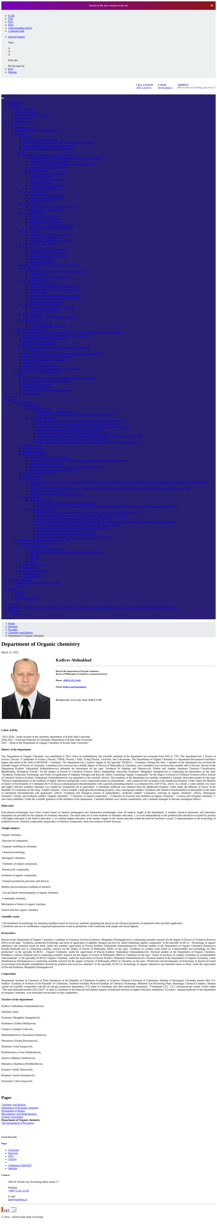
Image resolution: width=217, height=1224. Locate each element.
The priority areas (31, 576)
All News (13, 604)
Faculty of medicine (32, 313)
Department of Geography (43, 310)
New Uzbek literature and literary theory (50, 228)
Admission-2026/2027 (20, 579)
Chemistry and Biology (34, 170)
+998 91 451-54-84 (72, 680)
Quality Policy (22, 118)
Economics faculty (32, 320)
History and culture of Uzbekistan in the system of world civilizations (73, 518)
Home (16, 103)
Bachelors (20, 592)
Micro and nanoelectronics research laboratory (53, 469)
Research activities (32, 448)
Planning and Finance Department (40, 341)
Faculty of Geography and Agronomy (42, 304)
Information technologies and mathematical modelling (64, 530)
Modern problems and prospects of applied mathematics (66, 503)
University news (17, 607)
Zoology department (40, 182)
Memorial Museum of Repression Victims (37, 130)
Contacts (12, 610)
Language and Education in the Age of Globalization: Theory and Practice (75, 433)
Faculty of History (32, 231)
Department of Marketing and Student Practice (47, 356)
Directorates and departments (30, 329)
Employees (35, 350)
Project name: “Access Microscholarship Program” (56, 494)
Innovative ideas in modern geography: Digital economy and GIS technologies (78, 524)
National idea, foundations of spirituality (50, 240)
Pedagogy (27, 246)
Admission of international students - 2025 (37, 582)
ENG (11, 24)
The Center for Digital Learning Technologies (46, 381)
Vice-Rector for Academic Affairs (40, 139)
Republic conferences (40, 408)
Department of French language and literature (53, 286)
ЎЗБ (10, 18)
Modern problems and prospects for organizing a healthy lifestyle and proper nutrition (81, 515)
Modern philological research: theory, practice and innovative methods (73, 537)
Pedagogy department (40, 258)
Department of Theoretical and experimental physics (57, 271)
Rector (25, 136)
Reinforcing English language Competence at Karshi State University (66, 552)
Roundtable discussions (99, 607)
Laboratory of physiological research (48, 457)
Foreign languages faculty (36, 280)
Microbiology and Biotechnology (47, 179)
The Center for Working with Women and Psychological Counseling (58, 378)
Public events (33, 607)
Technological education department (48, 249)
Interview (57, 607)
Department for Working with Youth (41, 372)
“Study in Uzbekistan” (27, 598)
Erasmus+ (34, 558)
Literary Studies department (43, 216)
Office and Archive (32, 362)
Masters (19, 595)
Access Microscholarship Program (47, 549)
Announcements (147, 607)
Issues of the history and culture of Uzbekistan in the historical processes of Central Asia (83, 427)
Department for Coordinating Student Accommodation (51, 368)
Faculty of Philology (33, 213)
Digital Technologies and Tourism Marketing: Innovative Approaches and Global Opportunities (87, 442)
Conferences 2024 (32, 497)
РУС (10, 21)
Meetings (46, 607)
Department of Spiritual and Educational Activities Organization (56, 335)
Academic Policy (24, 121)
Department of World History (44, 237)
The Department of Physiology (45, 188)
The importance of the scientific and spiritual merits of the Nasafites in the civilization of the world (88, 436)
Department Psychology (42, 261)
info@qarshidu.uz (165, 87)
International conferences (42, 417)
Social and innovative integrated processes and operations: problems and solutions (79, 420)
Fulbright (34, 555)
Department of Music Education (46, 194)
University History (25, 109)
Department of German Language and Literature (55, 289)
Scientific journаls (31, 475)
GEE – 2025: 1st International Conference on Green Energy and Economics (76, 423)
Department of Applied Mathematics (48, 167)
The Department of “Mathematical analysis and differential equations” (66, 158)
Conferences (69, 607)
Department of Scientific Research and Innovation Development (56, 347)
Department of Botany (41, 176)
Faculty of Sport (30, 203)
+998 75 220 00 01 (143, 87)
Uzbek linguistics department (44, 219)
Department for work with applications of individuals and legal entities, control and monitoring (72, 332)
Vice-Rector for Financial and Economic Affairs (47, 148)
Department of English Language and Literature (54, 295)
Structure (13, 124)
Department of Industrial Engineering (49, 277)
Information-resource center (37, 384)
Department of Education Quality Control (44, 338)
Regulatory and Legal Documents (33, 115)
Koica (32, 561)
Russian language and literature (45, 222)
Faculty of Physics (32, 268)
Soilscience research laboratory (45, 463)
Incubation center (31, 393)
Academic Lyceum (25, 127)
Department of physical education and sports (52, 206)
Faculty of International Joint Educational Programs (49, 265)
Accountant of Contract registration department (47, 390)
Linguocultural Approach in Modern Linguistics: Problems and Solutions (75, 414)
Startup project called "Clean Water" (48, 491)
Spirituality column (32, 573)
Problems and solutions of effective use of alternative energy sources (72, 527)
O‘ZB (11, 15)
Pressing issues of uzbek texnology (54, 411)
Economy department (40, 323)
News (11, 601)
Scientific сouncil (31, 445)
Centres (19, 375)
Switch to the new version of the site (108, 5)
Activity (12, 399)
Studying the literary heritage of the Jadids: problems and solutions (71, 439)
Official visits (120, 607)
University (13, 106)
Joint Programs (30, 567)
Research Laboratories (34, 454)
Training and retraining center (38, 387)
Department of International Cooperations (44, 359)
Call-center (21, 585)
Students (12, 589)
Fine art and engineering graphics (47, 197)
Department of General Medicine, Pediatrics (52, 317)
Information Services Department (39, 365)
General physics (37, 274)
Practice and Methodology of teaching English (53, 298)
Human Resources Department (38, 344)
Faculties (19, 151)
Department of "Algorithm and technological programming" (61, 164)
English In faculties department (45, 301)
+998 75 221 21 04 (18, 1190)
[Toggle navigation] (2, 98)
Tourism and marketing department (47, 326)
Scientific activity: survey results (39, 472)
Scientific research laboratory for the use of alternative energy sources (66, 466)
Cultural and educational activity (32, 570)
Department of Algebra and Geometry (49, 161)
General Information (26, 112)
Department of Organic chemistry (47, 185)
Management (22, 133)
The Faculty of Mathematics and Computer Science (49, 155)
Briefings (133, 607)
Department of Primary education (47, 252)
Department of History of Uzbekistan (49, 234)
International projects (33, 546)
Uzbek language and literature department (51, 225)
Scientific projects (31, 479)
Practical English (38, 292)
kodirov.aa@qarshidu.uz (74, 687)
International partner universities (39, 543)
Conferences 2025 (32, 405)
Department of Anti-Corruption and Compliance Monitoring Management (61, 353)
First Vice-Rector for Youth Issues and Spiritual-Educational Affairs (58, 142)
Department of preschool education (47, 255)
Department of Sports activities (45, 210)
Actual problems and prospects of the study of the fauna (66, 534)
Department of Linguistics (43, 283)
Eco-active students (166, 607)
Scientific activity (24, 402)
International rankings (33, 564)
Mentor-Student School (34, 451)
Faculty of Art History (34, 191)
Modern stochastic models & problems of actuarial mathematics (70, 430)
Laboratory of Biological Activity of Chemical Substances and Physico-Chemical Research (77, 460)
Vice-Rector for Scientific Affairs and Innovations (48, 145)
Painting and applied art (41, 200)
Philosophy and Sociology (43, 243)
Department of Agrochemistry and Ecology (52, 307)
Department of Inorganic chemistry (47, 173)
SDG (11, 396)
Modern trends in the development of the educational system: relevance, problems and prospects (87, 512)
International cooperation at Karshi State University (42, 540)
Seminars (81, 607)
